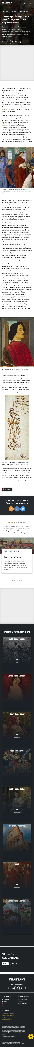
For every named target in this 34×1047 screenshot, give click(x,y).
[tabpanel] (17, 561)
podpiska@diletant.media (8, 1015)
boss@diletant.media (13, 1043)
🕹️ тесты (4, 1003)
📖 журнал (5, 1006)
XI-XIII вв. (22, 638)
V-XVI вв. (22, 788)
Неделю (5, 963)
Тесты (11, 638)
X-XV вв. (22, 713)
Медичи (4, 125)
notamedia (3, 1034)
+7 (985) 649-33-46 (20, 1043)
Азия (17, 751)
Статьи (11, 676)
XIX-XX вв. (22, 676)
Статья (6, 11)
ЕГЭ (10, 826)
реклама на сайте (22, 1003)
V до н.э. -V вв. (21, 826)
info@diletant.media (7, 1019)
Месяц (13, 963)
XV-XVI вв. (22, 901)
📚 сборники (5, 999)
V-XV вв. (21, 751)
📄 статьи (4, 1001)
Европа (16, 638)
